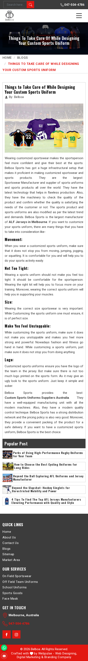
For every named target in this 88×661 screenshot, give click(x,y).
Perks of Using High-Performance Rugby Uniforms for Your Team (48, 454)
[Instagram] (16, 634)
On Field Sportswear (17, 576)
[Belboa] (10, 15)
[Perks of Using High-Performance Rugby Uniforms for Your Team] (7, 454)
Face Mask (10, 598)
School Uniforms (14, 587)
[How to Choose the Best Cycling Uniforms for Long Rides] (8, 466)
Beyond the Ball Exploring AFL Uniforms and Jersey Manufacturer (48, 477)
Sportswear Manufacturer (22, 183)
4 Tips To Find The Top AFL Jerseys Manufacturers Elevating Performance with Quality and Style (46, 501)
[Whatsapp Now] (4, 648)
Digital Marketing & (30, 657)
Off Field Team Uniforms (20, 581)
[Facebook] (6, 634)
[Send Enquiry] (4, 656)
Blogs (22, 58)
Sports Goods (12, 593)
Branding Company (57, 657)
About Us (9, 537)
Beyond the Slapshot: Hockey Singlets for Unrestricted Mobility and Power (41, 489)
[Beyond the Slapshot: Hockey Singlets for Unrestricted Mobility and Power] (7, 489)
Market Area (11, 560)
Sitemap (8, 554)
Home (7, 58)
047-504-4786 (74, 4)
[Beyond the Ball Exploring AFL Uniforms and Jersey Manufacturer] (7, 478)
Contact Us (10, 543)
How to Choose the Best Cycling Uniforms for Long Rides (45, 466)
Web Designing (65, 653)
